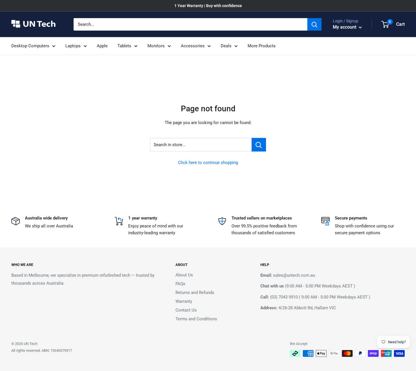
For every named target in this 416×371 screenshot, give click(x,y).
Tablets (124, 45)
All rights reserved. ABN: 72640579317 (41, 350)
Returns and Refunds (194, 292)
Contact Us (186, 310)
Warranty (183, 301)
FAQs (180, 283)
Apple (102, 45)
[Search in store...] (259, 145)
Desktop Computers (30, 45)
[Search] (314, 24)
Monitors (156, 45)
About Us (184, 275)
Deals (226, 45)
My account (345, 27)
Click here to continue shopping (208, 162)
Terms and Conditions (196, 318)
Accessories (193, 45)
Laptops (73, 45)
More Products (262, 45)
